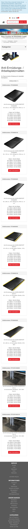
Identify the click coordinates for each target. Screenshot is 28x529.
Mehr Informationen (14, 124)
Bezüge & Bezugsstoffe (14, 521)
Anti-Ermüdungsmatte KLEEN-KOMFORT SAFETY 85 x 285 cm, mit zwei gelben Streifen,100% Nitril (14, 342)
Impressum (14, 482)
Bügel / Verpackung (14, 523)
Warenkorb (14, 469)
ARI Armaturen (14, 503)
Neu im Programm (14, 517)
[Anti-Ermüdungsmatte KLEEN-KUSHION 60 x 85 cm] (14, 378)
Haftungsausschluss (14, 494)
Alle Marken (14, 500)
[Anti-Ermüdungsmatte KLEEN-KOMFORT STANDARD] (14, 96)
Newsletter (14, 492)
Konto (14, 471)
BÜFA (14, 509)
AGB (14, 484)
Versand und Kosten (14, 488)
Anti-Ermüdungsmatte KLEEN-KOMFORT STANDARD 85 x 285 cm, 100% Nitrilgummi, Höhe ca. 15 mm (14, 201)
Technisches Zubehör (14, 519)
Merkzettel (14, 473)
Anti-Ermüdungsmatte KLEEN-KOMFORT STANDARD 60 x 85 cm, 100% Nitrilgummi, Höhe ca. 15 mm (14, 106)
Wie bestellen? (14, 490)
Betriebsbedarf (14, 524)
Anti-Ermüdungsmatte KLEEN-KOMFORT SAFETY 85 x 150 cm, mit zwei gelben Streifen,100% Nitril (14, 294)
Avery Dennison (14, 507)
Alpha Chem (14, 501)
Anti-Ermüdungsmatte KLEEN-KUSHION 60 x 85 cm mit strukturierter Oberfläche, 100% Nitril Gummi (14, 388)
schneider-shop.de (14, 476)
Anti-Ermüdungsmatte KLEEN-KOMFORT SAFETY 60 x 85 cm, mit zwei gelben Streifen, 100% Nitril (14, 247)
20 (13, 81)
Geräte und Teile (14, 526)
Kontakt (14, 465)
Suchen (22, 22)
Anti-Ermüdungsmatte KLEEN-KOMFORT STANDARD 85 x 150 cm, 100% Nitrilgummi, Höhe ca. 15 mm (14, 153)
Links (14, 467)
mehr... (14, 511)
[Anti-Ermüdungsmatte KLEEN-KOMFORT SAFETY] (14, 236)
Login (14, 17)
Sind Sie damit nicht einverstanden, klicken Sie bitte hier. (11, 10)
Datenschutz (14, 486)
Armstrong (14, 505)
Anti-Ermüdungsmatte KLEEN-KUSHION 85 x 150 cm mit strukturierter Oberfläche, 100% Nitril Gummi (14, 435)
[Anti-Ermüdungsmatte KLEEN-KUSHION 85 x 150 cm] (14, 424)
